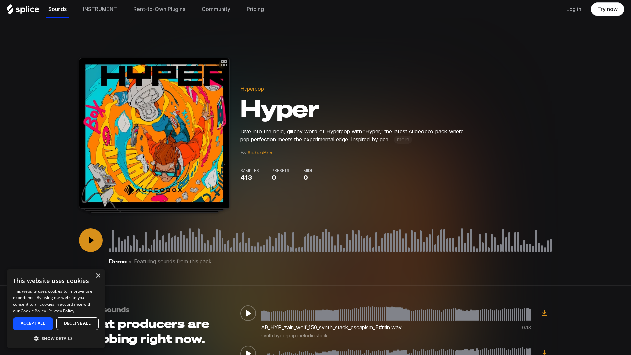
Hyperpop (252, 89)
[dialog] (56, 308)
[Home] (23, 10)
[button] (56, 338)
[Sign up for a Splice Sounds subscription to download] (544, 313)
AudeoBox (260, 153)
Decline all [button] (77, 323)
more (403, 139)
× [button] (97, 275)
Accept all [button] (33, 323)
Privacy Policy (61, 311)
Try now (607, 9)
